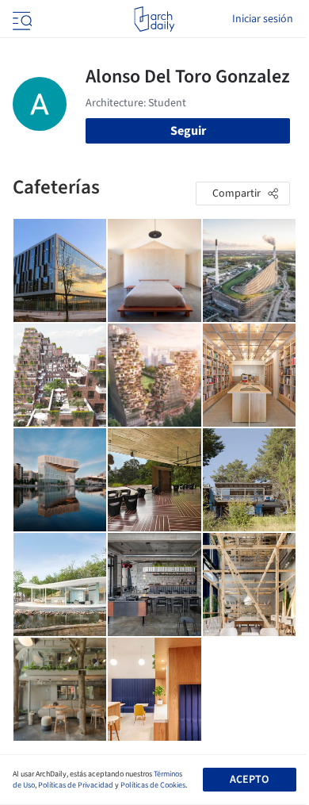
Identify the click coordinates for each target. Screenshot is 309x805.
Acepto (249, 780)
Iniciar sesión (262, 19)
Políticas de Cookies (152, 785)
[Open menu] (21, 19)
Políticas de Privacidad (75, 785)
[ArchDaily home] (154, 19)
